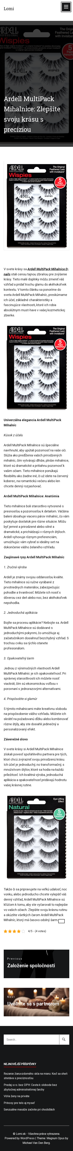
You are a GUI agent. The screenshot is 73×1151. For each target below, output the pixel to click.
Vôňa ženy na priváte (16, 1096)
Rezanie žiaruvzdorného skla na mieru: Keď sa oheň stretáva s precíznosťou (36, 1076)
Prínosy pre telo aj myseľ (19, 1103)
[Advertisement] (36, 49)
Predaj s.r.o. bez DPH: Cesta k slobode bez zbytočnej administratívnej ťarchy (30, 1087)
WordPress (27, 1138)
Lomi (9, 8)
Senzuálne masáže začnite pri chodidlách (29, 1109)
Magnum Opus (55, 1138)
